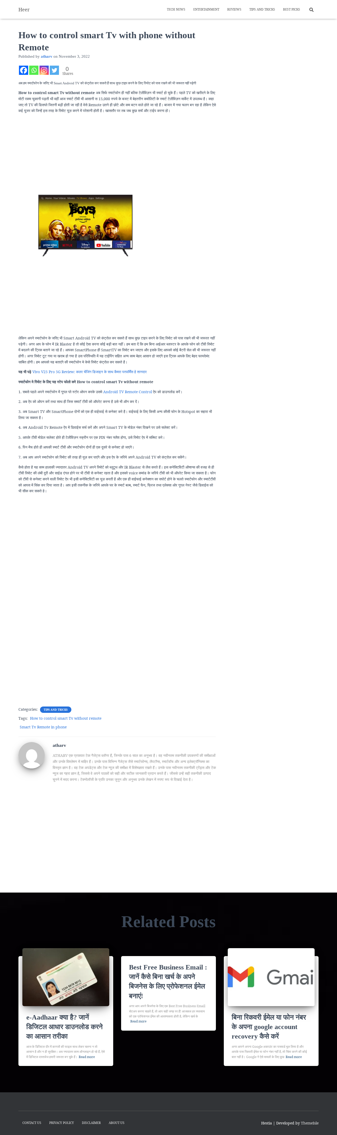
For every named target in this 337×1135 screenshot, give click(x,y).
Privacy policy (61, 1123)
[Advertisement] (117, 151)
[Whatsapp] (33, 70)
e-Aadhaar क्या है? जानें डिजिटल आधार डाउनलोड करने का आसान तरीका (64, 1027)
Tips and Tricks (262, 9)
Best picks (291, 9)
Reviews (234, 9)
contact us (31, 1123)
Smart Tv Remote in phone (43, 726)
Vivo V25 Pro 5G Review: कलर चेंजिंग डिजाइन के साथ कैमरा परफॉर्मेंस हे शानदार (89, 371)
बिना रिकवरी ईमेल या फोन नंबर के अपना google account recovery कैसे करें (269, 1027)
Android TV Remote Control (127, 391)
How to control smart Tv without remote (65, 718)
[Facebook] (23, 70)
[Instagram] (44, 70)
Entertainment (206, 9)
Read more (87, 1057)
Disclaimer (91, 1123)
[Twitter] (54, 70)
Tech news (176, 9)
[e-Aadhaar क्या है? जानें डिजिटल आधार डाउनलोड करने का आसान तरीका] (65, 976)
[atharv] (31, 754)
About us (117, 1123)
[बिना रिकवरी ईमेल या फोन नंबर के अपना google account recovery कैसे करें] (271, 976)
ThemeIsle (310, 1123)
